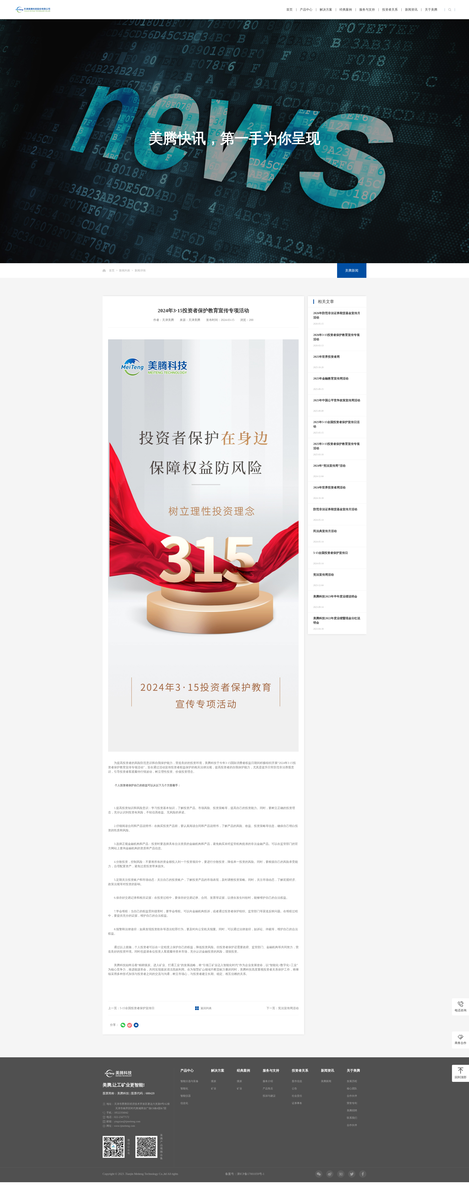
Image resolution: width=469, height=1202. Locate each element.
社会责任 (297, 1095)
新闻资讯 (411, 9)
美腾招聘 (352, 1110)
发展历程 (352, 1081)
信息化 (184, 1103)
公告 (294, 1088)
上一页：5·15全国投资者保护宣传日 (131, 1008)
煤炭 (213, 1081)
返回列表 (206, 1008)
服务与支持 (367, 9)
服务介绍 (268, 1081)
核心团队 (352, 1088)
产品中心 (306, 9)
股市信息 (297, 1081)
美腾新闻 (351, 270)
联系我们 (352, 1117)
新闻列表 (124, 270)
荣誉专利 (352, 1103)
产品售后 (268, 1088)
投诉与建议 (269, 1095)
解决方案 (326, 9)
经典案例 (345, 9)
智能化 (184, 1088)
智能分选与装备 (189, 1081)
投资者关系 (390, 9)
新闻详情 (140, 270)
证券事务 (297, 1103)
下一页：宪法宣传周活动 (282, 1008)
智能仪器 (185, 1095)
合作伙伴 (352, 1095)
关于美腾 (431, 9)
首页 (289, 9)
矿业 (213, 1088)
